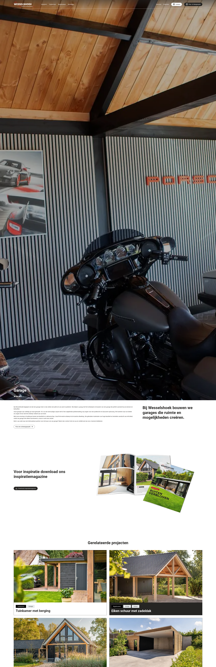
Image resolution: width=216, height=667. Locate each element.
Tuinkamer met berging (33, 610)
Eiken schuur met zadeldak (131, 611)
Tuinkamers (52, 4)
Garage (31, 606)
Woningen (71, 4)
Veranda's (44, 4)
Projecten (166, 4)
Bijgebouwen (62, 4)
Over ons (158, 4)
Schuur (135, 606)
